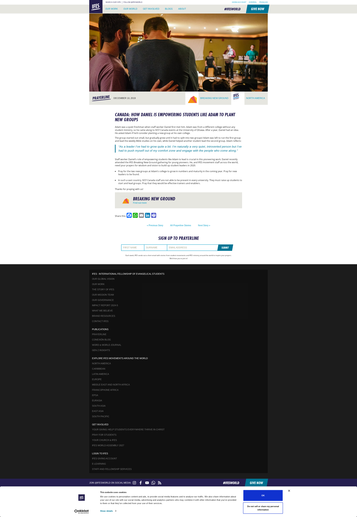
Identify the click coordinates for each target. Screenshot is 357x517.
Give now (257, 9)
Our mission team (103, 295)
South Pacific (100, 416)
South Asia (99, 406)
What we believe (102, 311)
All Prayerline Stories (180, 225)
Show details (106, 511)
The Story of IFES (103, 289)
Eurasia (97, 400)
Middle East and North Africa (111, 384)
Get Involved (151, 9)
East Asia (98, 411)
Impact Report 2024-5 (105, 305)
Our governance (103, 300)
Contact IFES (100, 321)
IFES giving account (104, 458)
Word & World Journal (106, 345)
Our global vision (103, 279)
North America (101, 363)
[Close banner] (289, 491)
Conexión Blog (101, 339)
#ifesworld (232, 9)
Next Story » (204, 225)
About (182, 9)
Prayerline (99, 334)
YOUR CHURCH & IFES (104, 440)
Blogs (169, 9)
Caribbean (98, 369)
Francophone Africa (105, 390)
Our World (130, 9)
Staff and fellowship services (112, 469)
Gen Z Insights (101, 350)
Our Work (111, 9)
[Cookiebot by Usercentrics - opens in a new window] (81, 511)
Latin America (100, 374)
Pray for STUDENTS (104, 435)
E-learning (99, 464)
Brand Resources (103, 316)
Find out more (140, 203)
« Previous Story (155, 225)
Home (92, 1)
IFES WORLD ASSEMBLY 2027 (108, 445)
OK (263, 495)
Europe (97, 379)
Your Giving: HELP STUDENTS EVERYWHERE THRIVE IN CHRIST (128, 429)
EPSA (95, 395)
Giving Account (239, 2)
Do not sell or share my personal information (263, 508)
